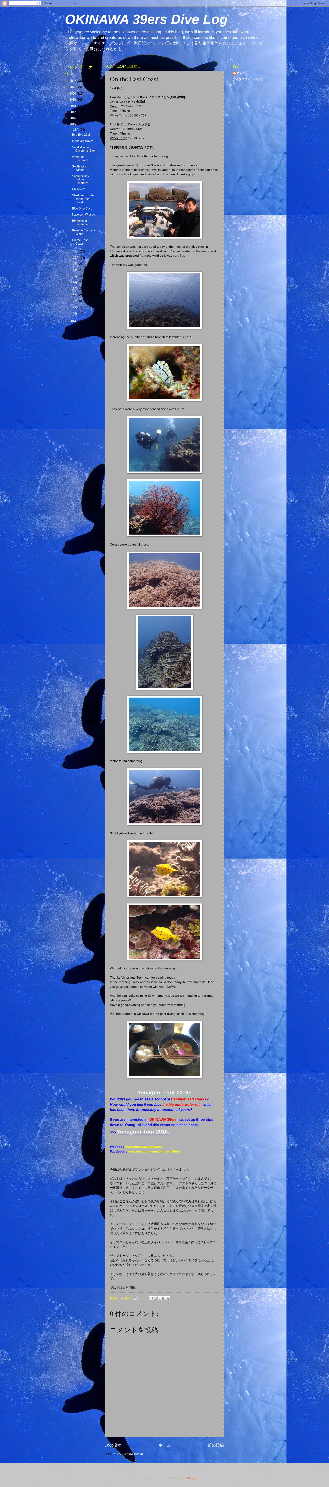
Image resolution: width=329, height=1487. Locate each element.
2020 (73, 93)
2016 (73, 118)
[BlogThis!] (155, 1298)
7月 (75, 276)
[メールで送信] (151, 1298)
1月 (75, 313)
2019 (73, 99)
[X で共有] (159, 1298)
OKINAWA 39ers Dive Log (146, 19)
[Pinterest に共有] (168, 1298)
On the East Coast (80, 241)
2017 (73, 112)
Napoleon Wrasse (83, 214)
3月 (75, 300)
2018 (73, 106)
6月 (75, 282)
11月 (76, 251)
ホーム (164, 1445)
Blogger (192, 1478)
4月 (75, 294)
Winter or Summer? (80, 158)
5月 (75, 288)
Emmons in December (80, 222)
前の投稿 (216, 1445)
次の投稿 (113, 1445)
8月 (75, 270)
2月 (75, 307)
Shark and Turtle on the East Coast (83, 199)
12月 (76, 129)
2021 (73, 87)
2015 (73, 124)
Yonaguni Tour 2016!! (164, 1092)
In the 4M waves (83, 141)
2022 (73, 81)
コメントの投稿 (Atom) (128, 1454)
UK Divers (78, 189)
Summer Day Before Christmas (80, 179)
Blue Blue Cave (82, 208)
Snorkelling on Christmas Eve (83, 149)
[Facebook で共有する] (164, 1298)
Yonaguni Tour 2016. (143, 1132)
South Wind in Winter (81, 168)
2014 (73, 321)
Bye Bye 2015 (81, 134)
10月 (76, 257)
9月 (75, 263)
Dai (239, 73)
